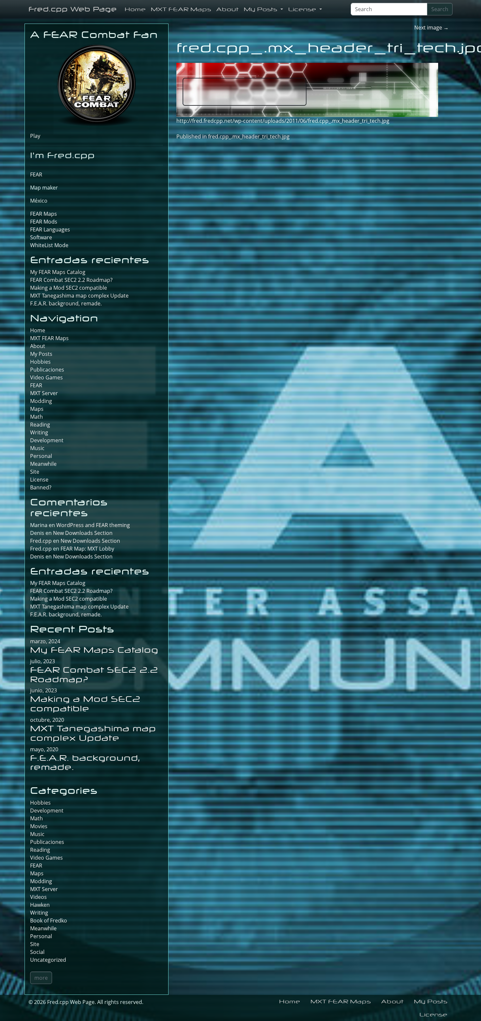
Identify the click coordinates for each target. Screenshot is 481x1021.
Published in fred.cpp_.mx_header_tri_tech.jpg (233, 136)
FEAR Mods (43, 221)
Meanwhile (43, 463)
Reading (40, 424)
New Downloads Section (83, 533)
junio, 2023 (43, 690)
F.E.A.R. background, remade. (66, 303)
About (227, 9)
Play (35, 135)
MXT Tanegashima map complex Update (79, 295)
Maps (37, 408)
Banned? (40, 487)
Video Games (46, 377)
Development (46, 440)
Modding (41, 401)
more (41, 977)
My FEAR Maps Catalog (57, 272)
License (303, 9)
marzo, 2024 (45, 641)
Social (37, 952)
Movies (38, 826)
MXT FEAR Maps (181, 9)
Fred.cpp (41, 540)
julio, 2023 (42, 661)
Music (37, 448)
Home (135, 9)
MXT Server (44, 393)
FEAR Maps (43, 213)
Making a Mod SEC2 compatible (68, 287)
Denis (37, 556)
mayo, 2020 (44, 749)
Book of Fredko (48, 920)
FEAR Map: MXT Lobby (87, 548)
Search (439, 9)
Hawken (40, 904)
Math (36, 416)
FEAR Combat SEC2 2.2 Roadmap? (71, 279)
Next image (431, 27)
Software (41, 237)
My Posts (261, 9)
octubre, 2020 (47, 719)
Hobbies (40, 361)
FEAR (36, 174)
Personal (41, 456)
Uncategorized (48, 959)
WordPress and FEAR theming (93, 525)
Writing (39, 432)
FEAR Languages (50, 229)
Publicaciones (47, 369)
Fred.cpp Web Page (72, 9)
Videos (38, 897)
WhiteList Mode (49, 245)
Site (34, 471)
